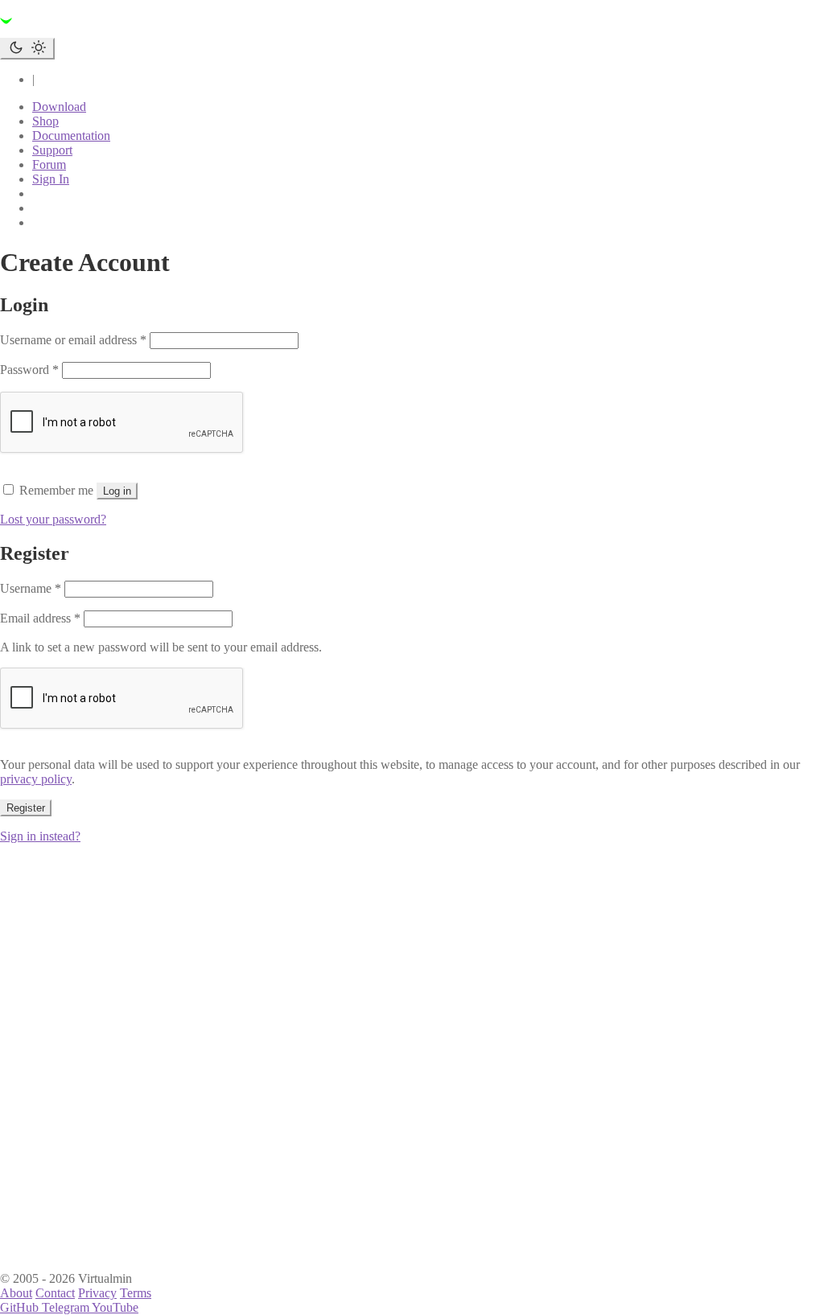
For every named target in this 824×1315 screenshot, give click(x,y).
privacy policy (36, 779)
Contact (55, 1293)
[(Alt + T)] (27, 49)
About (16, 1293)
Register (25, 808)
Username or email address (73, 340)
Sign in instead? (40, 836)
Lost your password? (53, 519)
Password (29, 369)
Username (30, 588)
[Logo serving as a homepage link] (96, 30)
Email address (40, 618)
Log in (117, 491)
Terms (135, 1293)
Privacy (97, 1293)
